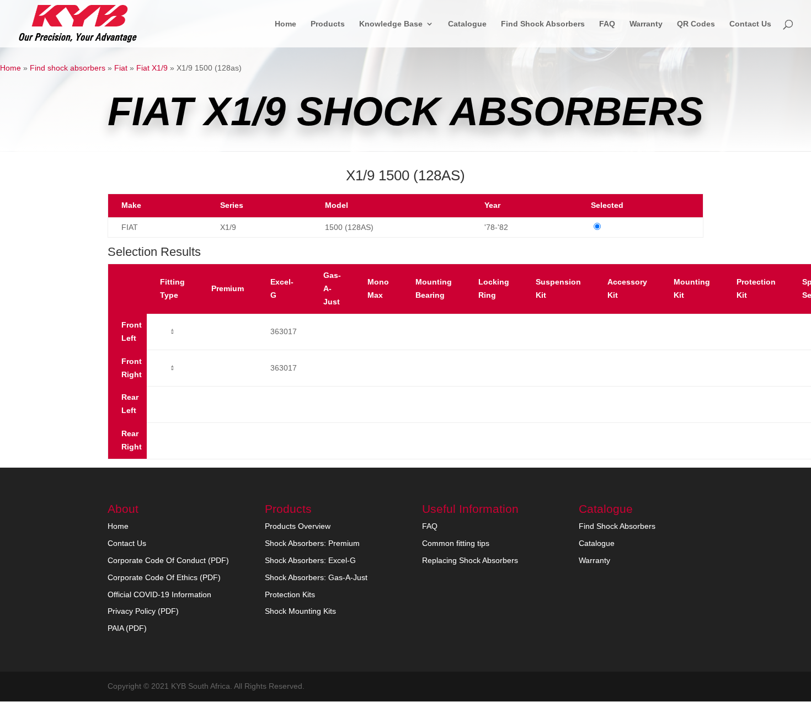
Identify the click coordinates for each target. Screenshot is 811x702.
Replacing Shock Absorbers (470, 560)
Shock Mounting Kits (300, 611)
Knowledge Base (391, 24)
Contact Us (750, 24)
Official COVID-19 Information (159, 594)
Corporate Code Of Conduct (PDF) (168, 560)
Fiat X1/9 (152, 67)
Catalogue (467, 24)
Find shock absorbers (67, 67)
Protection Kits (290, 594)
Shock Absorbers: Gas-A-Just (316, 577)
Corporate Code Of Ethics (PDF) (164, 577)
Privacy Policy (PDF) (143, 611)
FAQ (607, 24)
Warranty (646, 24)
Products (328, 24)
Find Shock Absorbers (543, 24)
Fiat (120, 67)
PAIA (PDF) (127, 628)
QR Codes (696, 24)
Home (285, 24)
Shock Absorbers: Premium (312, 543)
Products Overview (297, 526)
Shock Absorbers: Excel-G (310, 560)
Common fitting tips (455, 543)
